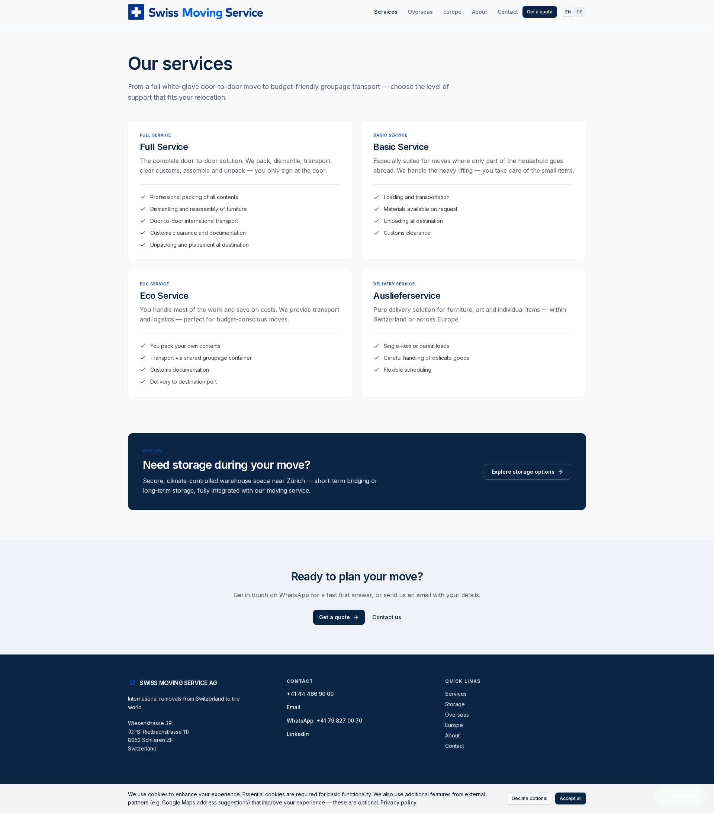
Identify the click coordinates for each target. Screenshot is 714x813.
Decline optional (529, 798)
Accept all (571, 798)
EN (568, 12)
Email (293, 707)
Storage (455, 704)
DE (579, 12)
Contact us (386, 617)
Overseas (420, 12)
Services (386, 12)
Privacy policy (398, 802)
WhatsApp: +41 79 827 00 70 (324, 720)
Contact (508, 12)
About (479, 12)
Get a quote (540, 12)
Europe (452, 12)
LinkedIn (298, 734)
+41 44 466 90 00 (310, 694)
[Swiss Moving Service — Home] (195, 12)
